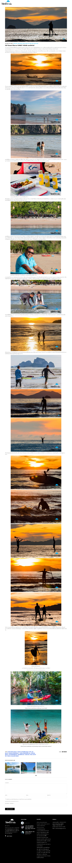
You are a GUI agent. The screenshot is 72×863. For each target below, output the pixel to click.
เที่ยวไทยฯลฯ (39, 854)
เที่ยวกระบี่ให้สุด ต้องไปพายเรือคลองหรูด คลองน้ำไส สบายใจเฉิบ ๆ (12, 767)
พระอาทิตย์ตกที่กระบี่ (13, 754)
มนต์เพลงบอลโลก (40, 840)
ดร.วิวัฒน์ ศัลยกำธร (42, 832)
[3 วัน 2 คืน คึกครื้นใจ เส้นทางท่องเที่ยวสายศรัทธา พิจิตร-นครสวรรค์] (22, 826)
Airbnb (38, 822)
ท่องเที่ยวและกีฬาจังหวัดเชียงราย (42, 834)
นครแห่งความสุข (45, 837)
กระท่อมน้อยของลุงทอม (41, 829)
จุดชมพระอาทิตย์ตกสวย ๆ (14, 753)
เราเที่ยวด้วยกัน (44, 854)
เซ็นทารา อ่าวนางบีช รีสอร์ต (13, 756)
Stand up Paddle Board (22, 751)
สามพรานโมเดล (40, 845)
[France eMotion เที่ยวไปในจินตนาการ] (22, 832)
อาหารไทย (43, 850)
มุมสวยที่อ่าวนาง (21, 754)
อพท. (37, 849)
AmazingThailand (43, 822)
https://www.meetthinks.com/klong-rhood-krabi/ (36, 708)
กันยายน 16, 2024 (27, 829)
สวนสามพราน (47, 844)
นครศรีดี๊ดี (44, 835)
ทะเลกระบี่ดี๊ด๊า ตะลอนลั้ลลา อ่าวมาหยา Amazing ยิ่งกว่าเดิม (28, 768)
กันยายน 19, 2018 (27, 834)
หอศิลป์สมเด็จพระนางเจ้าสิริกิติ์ (42, 847)
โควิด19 (49, 855)
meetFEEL (15, 43)
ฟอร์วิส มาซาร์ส (48, 839)
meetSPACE (20, 43)
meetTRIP (32, 43)
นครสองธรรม (39, 837)
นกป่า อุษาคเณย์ (39, 835)
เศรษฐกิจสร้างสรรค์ (40, 855)
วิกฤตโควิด (39, 842)
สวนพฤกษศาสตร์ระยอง (41, 844)
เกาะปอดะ (38, 852)
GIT (49, 824)
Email (27, 795)
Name (6, 795)
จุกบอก (38, 832)
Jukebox (38, 825)
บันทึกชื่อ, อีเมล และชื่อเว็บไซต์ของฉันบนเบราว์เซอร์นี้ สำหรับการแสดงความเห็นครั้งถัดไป (18, 799)
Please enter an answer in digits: (12, 801)
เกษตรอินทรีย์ (47, 850)
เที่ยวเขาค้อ (48, 852)
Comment (7, 782)
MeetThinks (42, 825)
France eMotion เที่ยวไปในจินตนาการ (30, 832)
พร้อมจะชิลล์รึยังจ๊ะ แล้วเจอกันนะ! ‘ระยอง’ (44, 768)
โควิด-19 (45, 855)
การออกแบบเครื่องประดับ (41, 830)
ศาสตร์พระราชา (44, 842)
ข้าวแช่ (47, 830)
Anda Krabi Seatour (12, 751)
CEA (47, 824)
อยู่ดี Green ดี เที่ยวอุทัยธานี (44, 849)
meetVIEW (36, 43)
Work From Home (40, 827)
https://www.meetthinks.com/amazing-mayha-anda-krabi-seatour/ (36, 746)
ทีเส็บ (48, 832)
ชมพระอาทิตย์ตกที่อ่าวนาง (25, 753)
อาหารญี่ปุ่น (39, 850)
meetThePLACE (26, 43)
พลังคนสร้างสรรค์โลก (40, 839)
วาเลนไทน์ (48, 840)
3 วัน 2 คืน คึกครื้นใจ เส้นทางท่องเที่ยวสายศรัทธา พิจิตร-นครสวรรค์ (30, 827)
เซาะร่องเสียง (43, 852)
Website (49, 795)
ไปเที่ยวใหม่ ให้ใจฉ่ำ (40, 857)
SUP (30, 751)
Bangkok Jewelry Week (41, 824)
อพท (49, 847)
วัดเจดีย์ (44, 840)
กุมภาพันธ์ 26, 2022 (8, 43)
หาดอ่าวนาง (27, 754)
